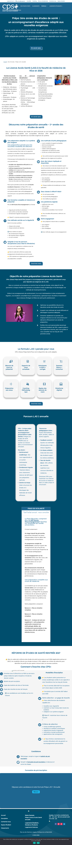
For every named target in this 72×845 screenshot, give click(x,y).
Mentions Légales (32, 832)
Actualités (29, 1)
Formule (43, 6)
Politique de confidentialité (44, 832)
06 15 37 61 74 (11, 1)
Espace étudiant (61, 1)
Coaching (34, 1)
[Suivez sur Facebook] (56, 824)
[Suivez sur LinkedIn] (64, 824)
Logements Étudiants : (32, 823)
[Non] (70, 841)
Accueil (16, 6)
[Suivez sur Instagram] (58, 824)
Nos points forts (25, 6)
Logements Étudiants (55, 6)
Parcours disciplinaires (43, 1)
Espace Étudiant (6, 825)
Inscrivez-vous (36, 263)
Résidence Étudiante (31, 825)
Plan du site (23, 832)
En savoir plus (36, 48)
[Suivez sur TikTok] (61, 824)
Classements (35, 6)
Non (38, 842)
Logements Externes (31, 827)
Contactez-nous (52, 1)
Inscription (17, 10)
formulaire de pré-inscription (36, 762)
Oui (34, 842)
